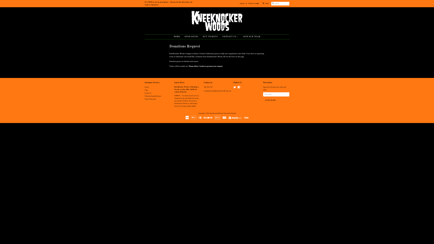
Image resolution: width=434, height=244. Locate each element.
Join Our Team (251, 37)
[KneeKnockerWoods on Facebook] (239, 88)
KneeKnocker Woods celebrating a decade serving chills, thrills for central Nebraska (186, 89)
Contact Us (229, 37)
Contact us (148, 93)
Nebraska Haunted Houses (153, 96)
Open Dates (191, 37)
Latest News (179, 83)
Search (147, 87)
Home (177, 37)
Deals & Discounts (150, 99)
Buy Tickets (210, 37)
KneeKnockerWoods (216, 113)
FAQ (146, 90)
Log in (242, 3)
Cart (267, 3)
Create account (253, 3)
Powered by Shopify (230, 113)
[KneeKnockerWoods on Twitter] (235, 88)
